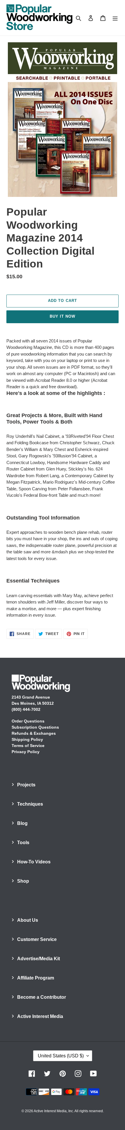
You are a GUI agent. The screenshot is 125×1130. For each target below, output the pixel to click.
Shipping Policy (27, 739)
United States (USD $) (61, 1055)
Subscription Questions (35, 727)
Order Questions (28, 721)
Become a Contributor (41, 997)
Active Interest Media (40, 1016)
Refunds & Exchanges (34, 733)
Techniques (30, 804)
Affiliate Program (35, 977)
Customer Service (37, 939)
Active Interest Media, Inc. (54, 1111)
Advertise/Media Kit (38, 958)
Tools (23, 842)
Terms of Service (28, 745)
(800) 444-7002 (26, 709)
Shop (23, 881)
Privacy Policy (26, 751)
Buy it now (62, 316)
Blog (22, 823)
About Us (27, 920)
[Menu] (115, 18)
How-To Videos (34, 861)
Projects (26, 784)
